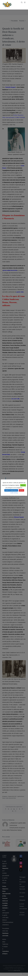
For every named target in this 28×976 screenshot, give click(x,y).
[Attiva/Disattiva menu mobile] (25, 2)
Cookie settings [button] (14, 493)
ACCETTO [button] (23, 485)
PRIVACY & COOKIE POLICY (11, 490)
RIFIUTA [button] (21, 490)
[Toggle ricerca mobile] (21, 2)
